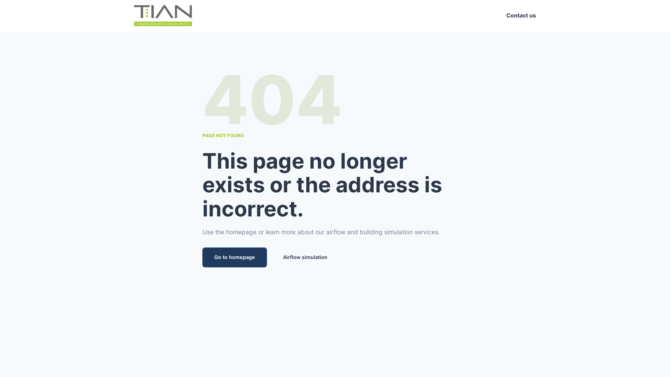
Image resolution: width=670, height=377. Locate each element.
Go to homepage (234, 257)
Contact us (521, 15)
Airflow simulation (305, 257)
